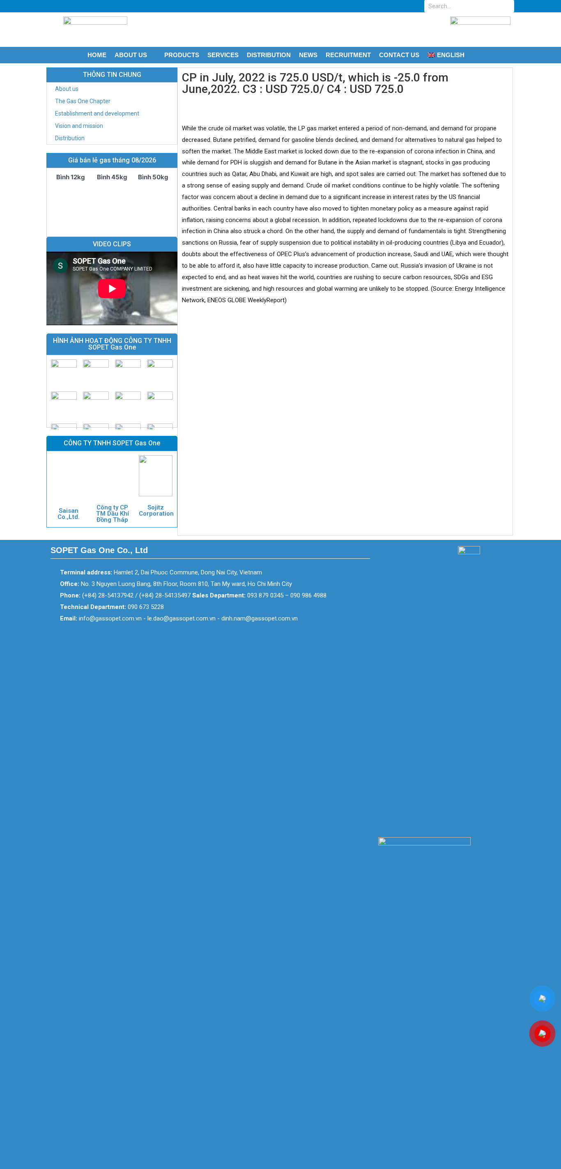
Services (223, 54)
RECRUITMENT (348, 54)
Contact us (399, 54)
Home (96, 54)
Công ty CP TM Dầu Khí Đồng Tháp (112, 513)
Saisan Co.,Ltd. (68, 514)
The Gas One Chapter (82, 101)
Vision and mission (79, 126)
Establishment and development (97, 113)
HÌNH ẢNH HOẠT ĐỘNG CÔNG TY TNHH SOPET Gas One (112, 344)
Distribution (269, 54)
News (308, 54)
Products (181, 54)
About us (131, 54)
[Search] (508, 6)
